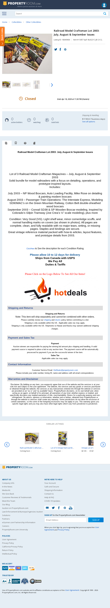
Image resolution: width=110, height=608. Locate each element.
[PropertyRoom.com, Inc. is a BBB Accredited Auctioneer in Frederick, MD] (11, 581)
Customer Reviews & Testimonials (17, 497)
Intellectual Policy (9, 553)
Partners (6, 519)
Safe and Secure (51, 486)
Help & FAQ (49, 497)
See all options (88, 121)
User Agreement (9, 539)
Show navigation (5, 13)
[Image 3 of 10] (26, 84)
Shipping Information (53, 490)
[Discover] (32, 568)
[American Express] (25, 568)
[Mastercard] (18, 568)
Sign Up (96, 520)
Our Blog (6, 504)
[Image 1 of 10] (28, 54)
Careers (5, 526)
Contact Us (49, 493)
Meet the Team (8, 501)
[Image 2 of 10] (16, 84)
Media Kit (6, 490)
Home (4, 22)
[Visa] (12, 568)
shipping (47, 320)
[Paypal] (5, 568)
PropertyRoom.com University (15, 529)
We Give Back (8, 493)
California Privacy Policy (12, 546)
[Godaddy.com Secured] (35, 581)
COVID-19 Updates (52, 501)
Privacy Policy (8, 543)
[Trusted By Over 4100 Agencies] (25, 581)
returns (58, 320)
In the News (7, 486)
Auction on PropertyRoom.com (15, 508)
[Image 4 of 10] (36, 84)
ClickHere (30, 249)
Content (3, 36)
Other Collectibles (33, 22)
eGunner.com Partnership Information (18, 522)
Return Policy (7, 550)
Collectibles (16, 22)
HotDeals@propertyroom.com (65, 370)
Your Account (50, 483)
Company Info (8, 483)
